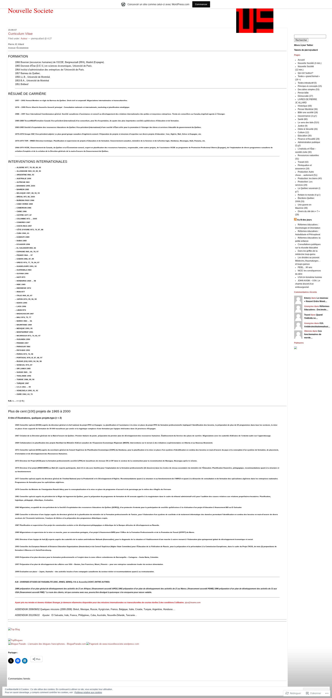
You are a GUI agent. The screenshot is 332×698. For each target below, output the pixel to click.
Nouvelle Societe (30, 10)
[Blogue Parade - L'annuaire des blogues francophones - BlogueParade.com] (47, 643)
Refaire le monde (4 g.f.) (309, 195)
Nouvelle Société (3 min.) (309, 63)
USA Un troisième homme (310, 277)
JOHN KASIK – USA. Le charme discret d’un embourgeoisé (307, 284)
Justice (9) (302, 126)
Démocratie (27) (305, 96)
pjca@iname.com (193, 602)
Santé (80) (303, 119)
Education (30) (305, 136)
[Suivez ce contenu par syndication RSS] (295, 220)
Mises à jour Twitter (303, 45)
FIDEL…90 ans (305, 267)
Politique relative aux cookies (88, 692)
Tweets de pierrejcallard (306, 50)
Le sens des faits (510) (308, 122)
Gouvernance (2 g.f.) (307, 116)
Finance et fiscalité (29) (309, 139)
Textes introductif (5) (307, 83)
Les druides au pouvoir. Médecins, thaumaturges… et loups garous (307, 260)
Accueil (301, 60)
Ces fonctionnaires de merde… (313, 334)
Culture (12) (303, 132)
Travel (307, 315)
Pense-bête (303, 93)
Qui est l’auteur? (305, 73)
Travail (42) (303, 162)
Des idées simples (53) (308, 89)
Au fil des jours (304, 220)
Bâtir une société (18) (308, 112)
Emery (307, 298)
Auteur (24, 38)
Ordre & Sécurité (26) (308, 129)
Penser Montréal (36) (308, 109)
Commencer (201, 4)
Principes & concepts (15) (310, 86)
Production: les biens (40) (310, 178)
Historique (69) (305, 106)
